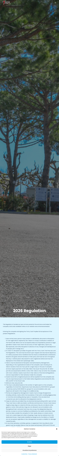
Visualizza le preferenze (29, 450)
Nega (29, 446)
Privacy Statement (32, 454)
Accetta (29, 442)
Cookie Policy (24, 454)
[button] (56, 429)
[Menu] (55, 2)
